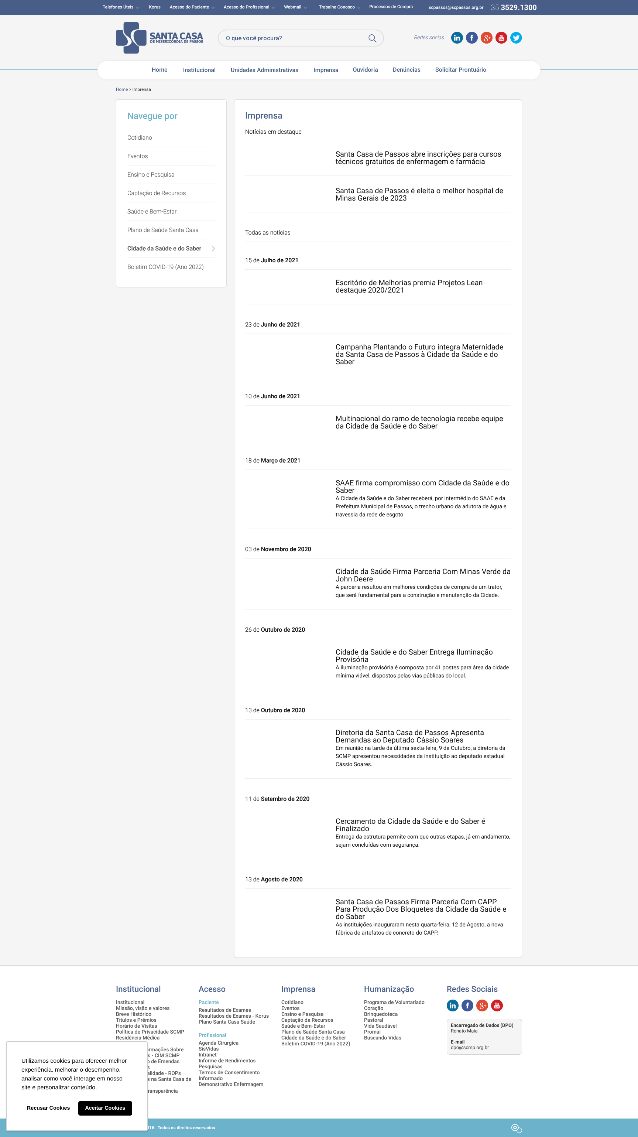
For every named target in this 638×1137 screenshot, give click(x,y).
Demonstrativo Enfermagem (231, 1085)
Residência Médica (138, 1038)
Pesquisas (211, 1067)
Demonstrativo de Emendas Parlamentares (147, 1065)
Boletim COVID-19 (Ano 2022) (165, 266)
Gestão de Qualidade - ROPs (148, 1073)
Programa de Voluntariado (394, 1002)
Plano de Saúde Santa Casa (163, 229)
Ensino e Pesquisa (151, 174)
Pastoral (373, 1020)
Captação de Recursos (156, 193)
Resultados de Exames (225, 1010)
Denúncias (407, 69)
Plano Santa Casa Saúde (227, 1022)
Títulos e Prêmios (136, 1020)
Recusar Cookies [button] (48, 1108)
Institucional (130, 1002)
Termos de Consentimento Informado (229, 1076)
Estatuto (125, 1044)
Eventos (137, 156)
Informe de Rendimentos (227, 1061)
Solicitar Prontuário (460, 69)
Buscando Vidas (382, 1038)
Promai (372, 1032)
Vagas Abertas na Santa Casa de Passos (153, 1082)
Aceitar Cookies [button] (105, 1108)
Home (160, 69)
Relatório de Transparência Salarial (147, 1094)
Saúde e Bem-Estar (151, 211)
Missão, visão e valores (142, 1008)
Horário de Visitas (136, 1026)
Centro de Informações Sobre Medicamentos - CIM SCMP (150, 1053)
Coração (373, 1008)
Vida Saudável (380, 1026)
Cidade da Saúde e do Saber (164, 248)
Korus (155, 7)
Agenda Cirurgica (219, 1043)
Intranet (208, 1055)
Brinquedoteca (381, 1014)
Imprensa (325, 70)
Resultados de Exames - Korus (234, 1016)
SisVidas (209, 1049)
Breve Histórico (133, 1014)
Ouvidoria (365, 69)
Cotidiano (139, 137)
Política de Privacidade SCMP (150, 1032)
